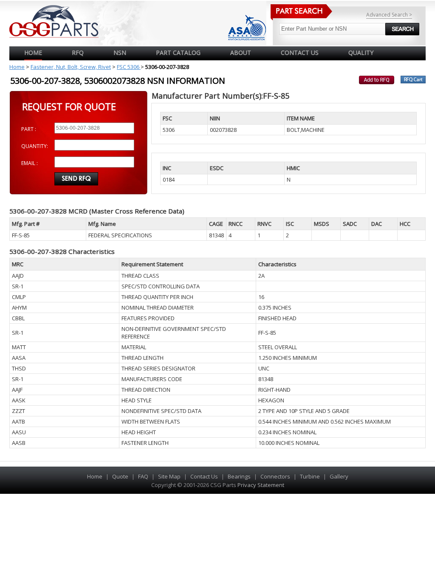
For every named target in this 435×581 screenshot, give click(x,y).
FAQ (143, 476)
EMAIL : (29, 163)
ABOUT (240, 52)
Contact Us (204, 476)
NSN (119, 52)
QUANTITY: (34, 146)
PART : (28, 129)
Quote (120, 476)
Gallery (339, 476)
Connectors (275, 476)
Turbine (310, 476)
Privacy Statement (260, 485)
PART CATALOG (178, 52)
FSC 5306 (129, 67)
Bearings (239, 476)
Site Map (169, 476)
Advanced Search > (389, 14)
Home (33, 52)
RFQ (78, 52)
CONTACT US (300, 52)
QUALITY (360, 52)
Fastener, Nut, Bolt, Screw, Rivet (71, 67)
